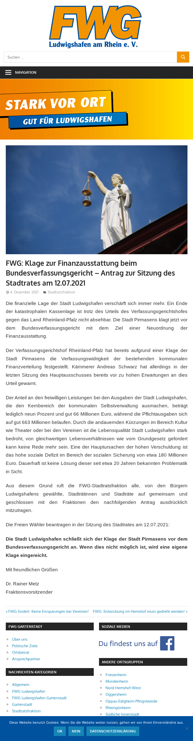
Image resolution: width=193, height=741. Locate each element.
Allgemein (20, 684)
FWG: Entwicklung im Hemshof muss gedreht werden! (139, 611)
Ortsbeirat (20, 652)
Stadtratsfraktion (61, 292)
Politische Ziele (24, 645)
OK (59, 731)
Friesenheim (116, 674)
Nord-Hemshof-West (123, 687)
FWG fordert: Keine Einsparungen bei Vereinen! (48, 611)
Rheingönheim (118, 707)
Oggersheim (116, 694)
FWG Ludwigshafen (28, 691)
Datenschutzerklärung (113, 731)
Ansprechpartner (26, 659)
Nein (76, 731)
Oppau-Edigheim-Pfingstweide (131, 701)
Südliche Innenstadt (122, 714)
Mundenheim (117, 681)
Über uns (19, 639)
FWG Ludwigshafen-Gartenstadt (39, 697)
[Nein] (186, 728)
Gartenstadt (22, 704)
